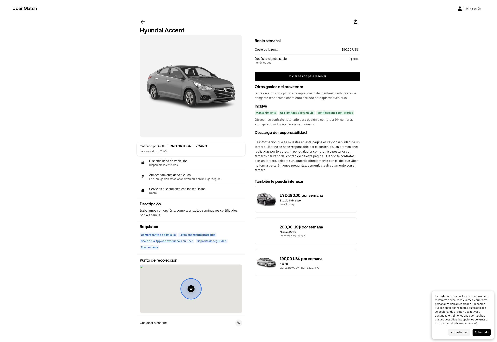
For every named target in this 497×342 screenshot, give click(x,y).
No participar (459, 332)
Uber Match (24, 8)
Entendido (481, 332)
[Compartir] (355, 21)
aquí (474, 323)
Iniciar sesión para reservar (307, 76)
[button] (307, 49)
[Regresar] (143, 21)
